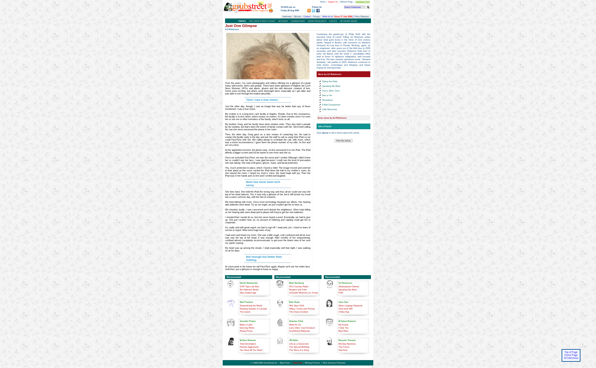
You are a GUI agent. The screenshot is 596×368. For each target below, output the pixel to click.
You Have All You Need (251, 350)
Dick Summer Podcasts (334, 363)
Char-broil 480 (346, 308)
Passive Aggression (249, 347)
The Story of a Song (299, 350)
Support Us (333, 2)
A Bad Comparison (331, 104)
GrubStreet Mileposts (299, 331)
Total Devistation (248, 344)
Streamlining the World (251, 305)
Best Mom (343, 331)
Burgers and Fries (298, 289)
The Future (344, 347)
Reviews (283, 21)
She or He (327, 95)
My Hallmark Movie (249, 289)
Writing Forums (312, 363)
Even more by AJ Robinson (332, 118)
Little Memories (329, 109)
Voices (333, 21)
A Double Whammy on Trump (303, 292)
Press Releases (362, 16)
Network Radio (348, 21)
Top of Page (571, 352)
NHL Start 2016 (296, 305)
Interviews (287, 16)
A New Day (344, 312)
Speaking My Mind (331, 86)
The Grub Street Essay (262, 21)
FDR (341, 292)
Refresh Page (346, 2)
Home (322, 2)
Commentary (298, 21)
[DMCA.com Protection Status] (362, 3)
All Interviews (571, 358)
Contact (307, 16)
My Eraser (344, 324)
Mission (297, 16)
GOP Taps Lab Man (249, 286)
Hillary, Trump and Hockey (302, 308)
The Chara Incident (298, 312)
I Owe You (344, 328)
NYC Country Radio (298, 286)
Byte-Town (285, 363)
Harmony (343, 350)
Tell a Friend (324, 126)
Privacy (316, 16)
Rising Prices (246, 331)
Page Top (297, 363)
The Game (245, 312)
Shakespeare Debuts (349, 286)
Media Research (317, 21)
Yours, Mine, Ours (331, 90)
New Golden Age (248, 292)
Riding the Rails (329, 81)
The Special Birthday (299, 347)
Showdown (327, 100)
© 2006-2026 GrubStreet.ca (264, 363)
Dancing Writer (247, 328)
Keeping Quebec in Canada (253, 308)
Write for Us (327, 16)
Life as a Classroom (299, 344)
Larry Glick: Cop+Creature (302, 328)
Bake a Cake (246, 324)
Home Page (571, 355)
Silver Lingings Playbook (350, 305)
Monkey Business (347, 344)
